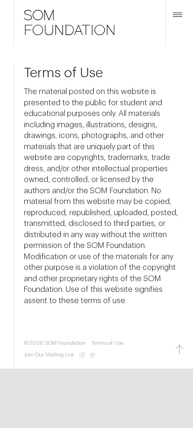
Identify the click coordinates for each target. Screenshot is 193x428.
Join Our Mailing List (49, 354)
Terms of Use (107, 343)
